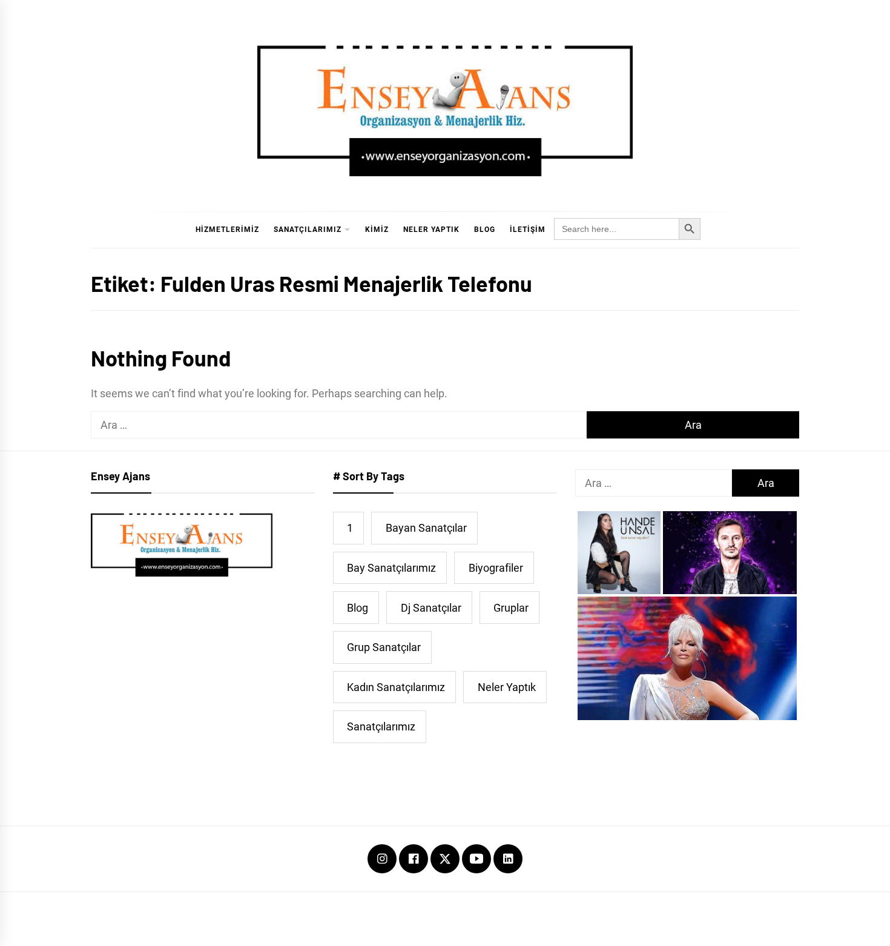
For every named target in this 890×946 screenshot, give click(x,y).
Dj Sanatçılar (431, 607)
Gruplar (511, 607)
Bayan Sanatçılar (426, 527)
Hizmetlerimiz (227, 229)
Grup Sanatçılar (384, 647)
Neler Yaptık (431, 229)
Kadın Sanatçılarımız (396, 687)
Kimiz (377, 229)
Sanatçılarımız (307, 229)
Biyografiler (496, 567)
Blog (484, 229)
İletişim (528, 229)
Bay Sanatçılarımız (391, 567)
